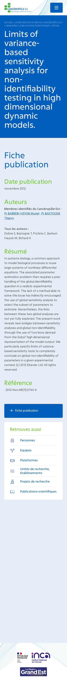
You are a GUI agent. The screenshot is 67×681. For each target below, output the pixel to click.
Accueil (8, 22)
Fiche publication (26, 410)
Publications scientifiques (35, 25)
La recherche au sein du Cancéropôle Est (39, 22)
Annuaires (12, 25)
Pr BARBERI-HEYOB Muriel (21, 213)
